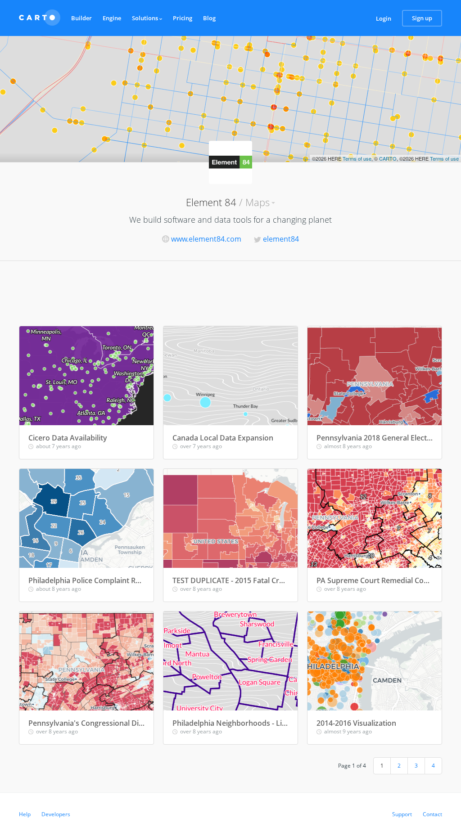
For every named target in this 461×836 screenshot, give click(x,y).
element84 (281, 239)
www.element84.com (206, 239)
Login (383, 18)
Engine (112, 18)
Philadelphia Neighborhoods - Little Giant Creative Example (230, 723)
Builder (81, 18)
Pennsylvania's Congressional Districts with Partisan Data (86, 723)
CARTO (388, 158)
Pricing (182, 18)
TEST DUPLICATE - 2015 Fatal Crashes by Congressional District (230, 580)
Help (25, 814)
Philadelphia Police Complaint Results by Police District (86, 580)
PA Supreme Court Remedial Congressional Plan (374, 580)
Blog (209, 18)
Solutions (145, 18)
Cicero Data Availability (67, 438)
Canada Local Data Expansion (222, 438)
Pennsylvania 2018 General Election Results (374, 438)
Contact (432, 814)
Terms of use (357, 158)
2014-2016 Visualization (356, 723)
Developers (55, 814)
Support (402, 814)
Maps (257, 202)
